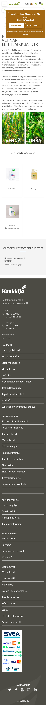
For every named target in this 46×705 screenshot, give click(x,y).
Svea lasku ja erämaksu (14, 590)
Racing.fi (6, 544)
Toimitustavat (9, 434)
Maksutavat (8, 440)
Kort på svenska (10, 356)
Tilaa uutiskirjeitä (11, 524)
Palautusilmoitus (11, 452)
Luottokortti (8, 578)
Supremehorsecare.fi (13, 551)
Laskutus (7, 375)
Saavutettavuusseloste (14, 484)
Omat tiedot (8, 511)
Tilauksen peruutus (12, 459)
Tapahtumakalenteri (13, 394)
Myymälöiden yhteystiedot (16, 381)
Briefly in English (11, 362)
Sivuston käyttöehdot (13, 471)
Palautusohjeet (10, 446)
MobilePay (7, 584)
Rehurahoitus (9, 603)
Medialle (6, 400)
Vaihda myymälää (33, 25)
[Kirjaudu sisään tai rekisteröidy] (36, 3)
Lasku (5, 609)
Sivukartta (7, 465)
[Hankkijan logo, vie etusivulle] (16, 3)
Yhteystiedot (9, 369)
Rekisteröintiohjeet (12, 427)
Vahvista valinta (16, 25)
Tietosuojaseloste (11, 477)
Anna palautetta (11, 517)
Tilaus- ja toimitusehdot (15, 421)
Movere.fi (7, 557)
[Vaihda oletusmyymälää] (32, 4)
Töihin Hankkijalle (11, 387)
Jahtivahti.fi (8, 538)
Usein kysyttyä (10, 505)
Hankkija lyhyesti (11, 350)
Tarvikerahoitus (10, 597)
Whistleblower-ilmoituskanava (18, 406)
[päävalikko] (4, 3)
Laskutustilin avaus (12, 616)
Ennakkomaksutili (11, 622)
